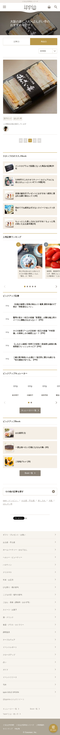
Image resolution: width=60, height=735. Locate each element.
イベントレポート (10, 647)
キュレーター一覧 (10, 709)
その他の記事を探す (14, 491)
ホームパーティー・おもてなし (15, 550)
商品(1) (44, 42)
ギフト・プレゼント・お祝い (14, 535)
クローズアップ (9, 655)
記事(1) (16, 42)
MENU (4, 7)
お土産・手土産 (9, 542)
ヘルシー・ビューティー (12, 557)
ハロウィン (7, 565)
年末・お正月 (8, 580)
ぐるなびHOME (8, 725)
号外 (4, 685)
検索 (56, 7)
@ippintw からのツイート (13, 699)
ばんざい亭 (18, 118)
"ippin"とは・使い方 (10, 714)
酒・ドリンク (8, 617)
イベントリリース (10, 677)
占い (4, 662)
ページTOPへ (30, 511)
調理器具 (6, 632)
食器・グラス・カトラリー (13, 625)
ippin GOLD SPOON (11, 692)
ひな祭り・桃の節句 (11, 587)
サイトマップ (8, 729)
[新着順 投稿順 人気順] (48, 51)
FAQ (16, 729)
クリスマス (7, 572)
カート (49, 7)
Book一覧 (34, 709)
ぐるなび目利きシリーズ (25, 725)
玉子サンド (8, 118)
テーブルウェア (9, 640)
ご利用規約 (40, 725)
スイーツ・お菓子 (10, 610)
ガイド (5, 670)
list (26, 518)
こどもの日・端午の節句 (12, 595)
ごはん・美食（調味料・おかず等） (17, 602)
